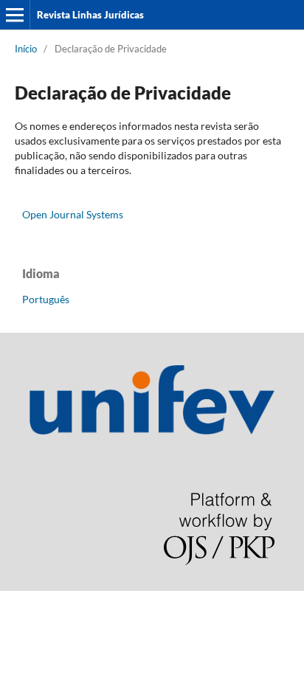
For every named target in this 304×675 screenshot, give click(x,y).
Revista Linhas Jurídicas (90, 15)
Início (26, 49)
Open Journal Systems (72, 214)
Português (45, 299)
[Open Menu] (15, 15)
